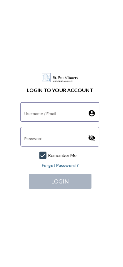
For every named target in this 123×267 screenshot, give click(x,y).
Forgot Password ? (60, 165)
